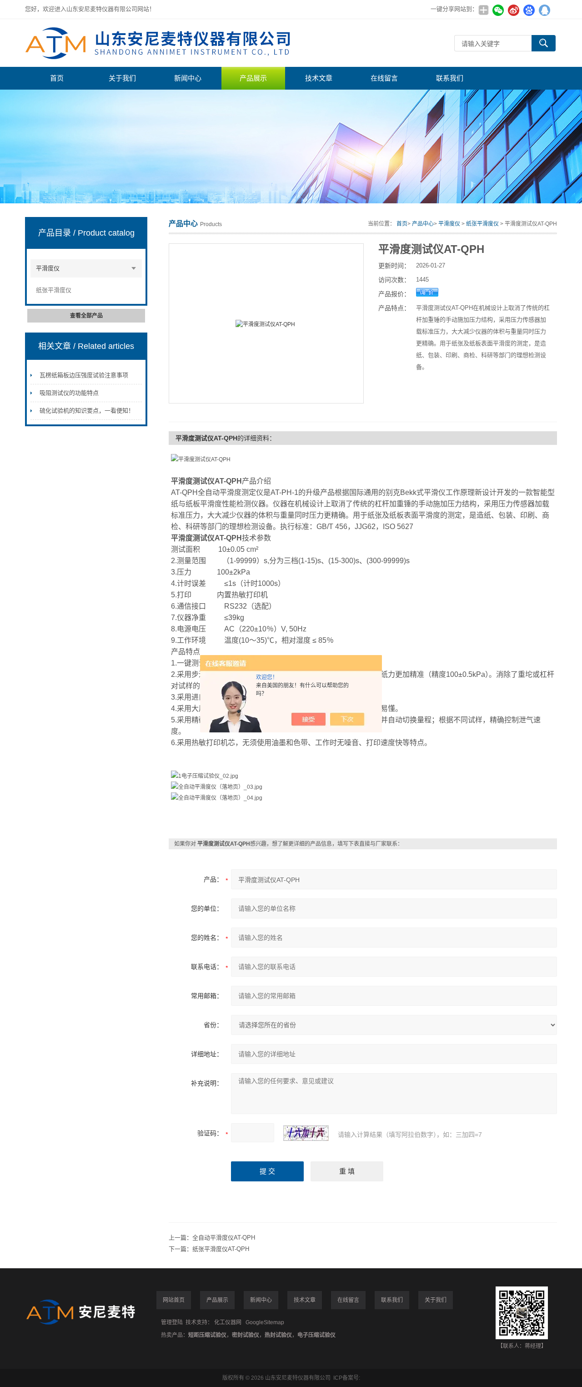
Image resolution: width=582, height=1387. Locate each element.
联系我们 (449, 78)
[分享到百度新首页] (528, 10)
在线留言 (384, 78)
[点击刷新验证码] (306, 1133)
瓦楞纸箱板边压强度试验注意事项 (84, 375)
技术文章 (318, 78)
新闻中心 (187, 78)
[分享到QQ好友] (544, 10)
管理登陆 (172, 1322)
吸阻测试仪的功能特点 (69, 392)
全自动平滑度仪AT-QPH (223, 1237)
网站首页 (174, 1300)
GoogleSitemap (265, 1322)
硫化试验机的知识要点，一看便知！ (87, 410)
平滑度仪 (48, 268)
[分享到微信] (498, 10)
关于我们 (122, 78)
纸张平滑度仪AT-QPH (220, 1249)
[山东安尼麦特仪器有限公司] (161, 43)
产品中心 (423, 224)
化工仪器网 (227, 1322)
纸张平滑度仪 (53, 290)
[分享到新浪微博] (513, 10)
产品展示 (253, 78)
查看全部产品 (86, 316)
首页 (57, 78)
